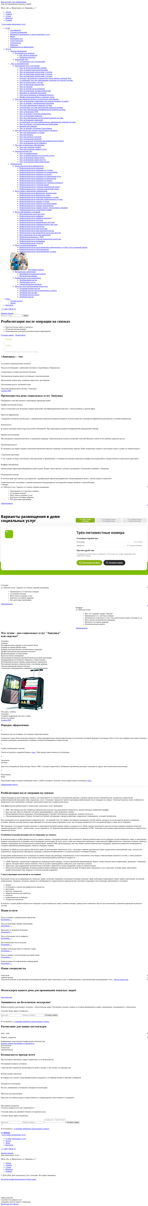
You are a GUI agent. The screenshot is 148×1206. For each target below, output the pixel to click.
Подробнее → (6, 920)
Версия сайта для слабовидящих (13, 2)
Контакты (9, 305)
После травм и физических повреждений (31, 191)
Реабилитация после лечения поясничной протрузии (40, 239)
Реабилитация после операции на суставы (36, 170)
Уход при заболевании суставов (31, 133)
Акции (8, 12)
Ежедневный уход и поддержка (27, 66)
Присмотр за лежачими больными (32, 93)
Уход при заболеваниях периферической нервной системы (42, 110)
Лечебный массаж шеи (28, 293)
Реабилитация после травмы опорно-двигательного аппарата (43, 208)
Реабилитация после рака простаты (33, 229)
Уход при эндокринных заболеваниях (29, 145)
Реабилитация (16, 164)
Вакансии (14, 45)
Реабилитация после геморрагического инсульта (38, 224)
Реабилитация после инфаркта (31, 216)
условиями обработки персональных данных (31, 1021)
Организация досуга (27, 282)
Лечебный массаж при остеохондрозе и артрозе (38, 290)
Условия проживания (18, 32)
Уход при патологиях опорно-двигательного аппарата (36, 130)
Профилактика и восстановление (28, 278)
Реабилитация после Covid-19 (31, 243)
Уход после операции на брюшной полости (36, 95)
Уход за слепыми (26, 87)
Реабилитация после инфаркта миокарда (35, 218)
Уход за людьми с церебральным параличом (36, 103)
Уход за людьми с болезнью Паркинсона (35, 114)
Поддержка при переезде (24, 53)
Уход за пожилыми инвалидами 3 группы (35, 72)
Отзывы (9, 20)
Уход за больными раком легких (32, 158)
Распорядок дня (16, 39)
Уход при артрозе (26, 135)
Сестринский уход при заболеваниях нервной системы (41, 107)
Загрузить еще (6, 997)
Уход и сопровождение (19, 64)
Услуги (8, 49)
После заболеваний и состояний (27, 212)
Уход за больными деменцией (31, 120)
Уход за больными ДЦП (28, 112)
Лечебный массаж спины (29, 295)
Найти (26, 315)
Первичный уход (21, 59)
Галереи (9, 14)
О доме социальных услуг (16, 1139)
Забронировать (7, 503)
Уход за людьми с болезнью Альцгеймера (35, 128)
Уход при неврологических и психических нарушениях (37, 99)
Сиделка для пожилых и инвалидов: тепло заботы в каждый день (45, 78)
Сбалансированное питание (30, 284)
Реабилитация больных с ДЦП (31, 237)
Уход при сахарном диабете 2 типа (33, 149)
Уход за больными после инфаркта (33, 143)
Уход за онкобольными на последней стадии (36, 155)
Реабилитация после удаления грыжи (34, 185)
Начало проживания (18, 51)
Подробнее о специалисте (24, 1043)
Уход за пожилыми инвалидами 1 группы (35, 76)
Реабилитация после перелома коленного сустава (38, 197)
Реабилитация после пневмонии (32, 241)
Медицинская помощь (28, 276)
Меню (12, 36)
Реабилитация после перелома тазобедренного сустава (41, 199)
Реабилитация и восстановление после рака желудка (40, 233)
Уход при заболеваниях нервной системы (35, 105)
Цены (8, 299)
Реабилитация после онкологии (31, 226)
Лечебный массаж (26, 297)
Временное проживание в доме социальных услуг (30, 34)
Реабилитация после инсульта (31, 220)
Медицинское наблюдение (25, 272)
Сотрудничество (16, 41)
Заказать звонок (7, 313)
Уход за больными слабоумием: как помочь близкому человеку (44, 101)
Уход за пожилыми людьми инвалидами (35, 91)
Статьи (8, 16)
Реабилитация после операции (31, 168)
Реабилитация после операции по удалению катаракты (41, 183)
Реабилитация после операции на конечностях (37, 178)
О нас (8, 28)
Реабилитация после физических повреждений (38, 193)
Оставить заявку (7, 335)
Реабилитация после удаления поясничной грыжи (39, 189)
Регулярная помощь (36, 270)
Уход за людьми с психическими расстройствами (38, 124)
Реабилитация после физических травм (34, 195)
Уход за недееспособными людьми (32, 68)
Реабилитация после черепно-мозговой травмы (38, 203)
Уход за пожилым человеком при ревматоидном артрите (41, 141)
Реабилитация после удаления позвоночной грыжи (39, 187)
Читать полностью (121, 980)
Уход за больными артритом (30, 139)
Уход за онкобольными (28, 153)
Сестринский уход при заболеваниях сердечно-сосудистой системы (46, 80)
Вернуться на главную (10, 1204)
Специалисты (15, 43)
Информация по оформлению (22, 47)
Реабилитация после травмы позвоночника (36, 206)
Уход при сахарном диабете (30, 147)
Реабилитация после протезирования (34, 249)
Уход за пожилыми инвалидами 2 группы (35, 74)
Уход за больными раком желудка (32, 160)
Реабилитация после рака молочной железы (36, 231)
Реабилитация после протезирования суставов (37, 252)
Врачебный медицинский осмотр (32, 274)
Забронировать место (9, 785)
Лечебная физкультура (28, 280)
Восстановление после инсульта (32, 214)
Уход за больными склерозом (30, 116)
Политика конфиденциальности (13, 1179)
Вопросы (9, 18)
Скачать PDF (6, 391)
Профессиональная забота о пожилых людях (36, 97)
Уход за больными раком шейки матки (34, 162)
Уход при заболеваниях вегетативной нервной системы (41, 118)
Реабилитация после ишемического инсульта (37, 222)
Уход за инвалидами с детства (31, 82)
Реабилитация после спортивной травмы (35, 210)
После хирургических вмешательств (29, 166)
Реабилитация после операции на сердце (35, 174)
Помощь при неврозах (28, 126)
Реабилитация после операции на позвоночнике (38, 172)
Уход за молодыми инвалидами (31, 84)
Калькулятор (20, 335)
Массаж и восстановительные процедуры (31, 286)
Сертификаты (15, 30)
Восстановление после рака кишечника (35, 235)
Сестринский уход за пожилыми (32, 62)
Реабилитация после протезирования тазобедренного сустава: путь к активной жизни (53, 247)
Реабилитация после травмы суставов (34, 201)
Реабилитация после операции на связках (35, 181)
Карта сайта (31, 1179)
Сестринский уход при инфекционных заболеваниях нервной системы (47, 122)
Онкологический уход (23, 151)
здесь (33, 752)
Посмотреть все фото (91, 563)
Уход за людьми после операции (32, 89)
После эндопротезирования (26, 245)
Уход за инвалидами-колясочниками (33, 70)
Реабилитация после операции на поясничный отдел (40, 176)
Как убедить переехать (28, 55)
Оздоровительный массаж (29, 288)
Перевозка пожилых (27, 57)
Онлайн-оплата (16, 301)
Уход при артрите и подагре (30, 137)
